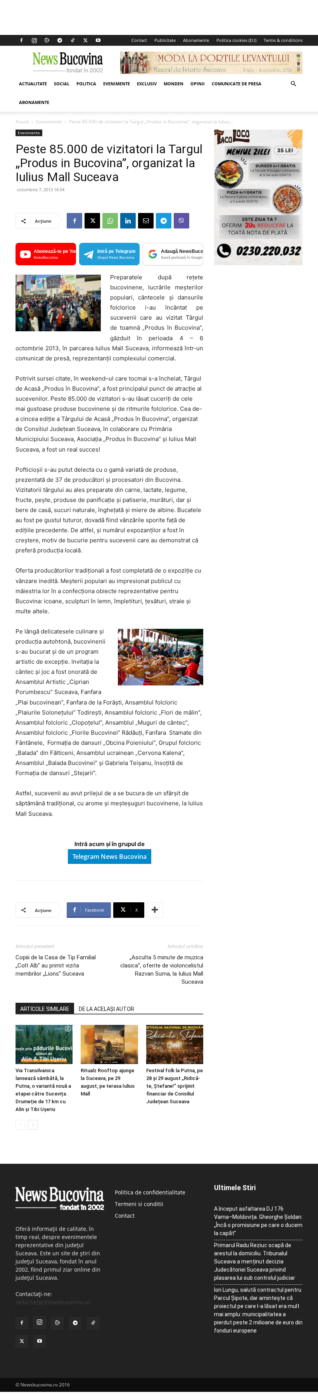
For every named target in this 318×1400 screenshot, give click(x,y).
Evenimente (116, 84)
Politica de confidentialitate (150, 1192)
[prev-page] (20, 1125)
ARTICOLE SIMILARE (44, 1009)
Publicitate (165, 40)
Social (61, 84)
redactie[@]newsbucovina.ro (53, 1302)
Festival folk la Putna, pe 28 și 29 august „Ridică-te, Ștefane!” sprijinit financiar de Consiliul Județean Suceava (174, 1086)
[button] (293, 84)
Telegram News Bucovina (110, 856)
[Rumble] (47, 40)
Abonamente (196, 40)
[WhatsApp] (110, 220)
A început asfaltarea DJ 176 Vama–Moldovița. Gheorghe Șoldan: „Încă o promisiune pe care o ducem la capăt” (258, 1221)
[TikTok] (72, 40)
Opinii (197, 84)
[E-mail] (146, 220)
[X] (85, 40)
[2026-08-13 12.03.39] (258, 263)
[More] (155, 910)
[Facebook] (21, 40)
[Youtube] (98, 40)
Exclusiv (147, 84)
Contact (139, 40)
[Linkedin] (128, 220)
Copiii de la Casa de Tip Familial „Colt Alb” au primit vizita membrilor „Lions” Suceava (56, 965)
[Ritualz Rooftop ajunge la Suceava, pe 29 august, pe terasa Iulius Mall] (109, 1044)
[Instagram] (34, 40)
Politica (86, 84)
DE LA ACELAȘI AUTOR (106, 1009)
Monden (173, 84)
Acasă (22, 121)
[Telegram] (60, 40)
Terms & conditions (283, 40)
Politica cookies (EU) (236, 40)
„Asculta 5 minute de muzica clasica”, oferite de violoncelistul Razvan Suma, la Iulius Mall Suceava (161, 969)
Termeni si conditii (139, 1204)
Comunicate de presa (236, 84)
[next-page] (33, 1125)
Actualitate (33, 84)
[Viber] (181, 220)
